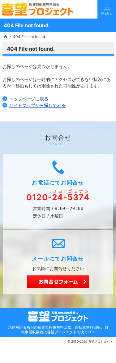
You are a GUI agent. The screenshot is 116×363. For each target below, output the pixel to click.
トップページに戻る (28, 98)
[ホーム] (5, 37)
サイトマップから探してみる (37, 105)
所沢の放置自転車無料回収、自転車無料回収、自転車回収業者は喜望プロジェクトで (64, 329)
